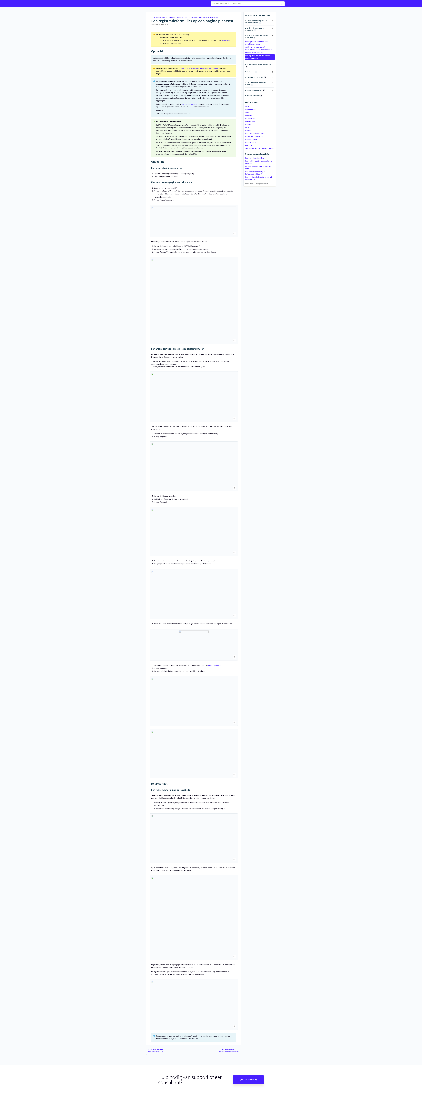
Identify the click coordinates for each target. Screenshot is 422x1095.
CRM (247, 112)
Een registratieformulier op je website (170, 790)
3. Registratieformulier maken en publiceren (203, 17)
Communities (250, 109)
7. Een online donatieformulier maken (255, 84)
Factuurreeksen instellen (254, 158)
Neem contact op (249, 1079)
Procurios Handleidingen (159, 17)
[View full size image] (193, 221)
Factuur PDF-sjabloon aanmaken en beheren (258, 162)
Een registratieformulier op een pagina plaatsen (192, 21)
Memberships (250, 142)
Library (248, 130)
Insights (248, 127)
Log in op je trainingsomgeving (167, 168)
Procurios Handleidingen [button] (146, 1)
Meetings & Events (252, 139)
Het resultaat (159, 784)
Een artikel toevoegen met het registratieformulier (177, 349)
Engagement (250, 121)
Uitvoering (157, 162)
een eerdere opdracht (190, 104)
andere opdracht (214, 665)
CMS (247, 106)
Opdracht (157, 51)
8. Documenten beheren (254, 90)
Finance (248, 124)
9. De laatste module (253, 95)
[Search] (282, 4)
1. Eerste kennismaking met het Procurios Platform (256, 22)
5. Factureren (250, 72)
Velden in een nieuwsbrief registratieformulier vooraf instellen (259, 48)
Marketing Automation (254, 136)
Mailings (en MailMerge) (254, 133)
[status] (193, 39)
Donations (249, 115)
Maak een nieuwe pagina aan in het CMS (171, 182)
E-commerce (250, 118)
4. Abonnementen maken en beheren (258, 65)
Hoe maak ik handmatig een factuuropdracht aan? (255, 172)
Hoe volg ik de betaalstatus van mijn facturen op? (259, 178)
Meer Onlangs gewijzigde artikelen (256, 184)
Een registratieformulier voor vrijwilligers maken (199, 68)
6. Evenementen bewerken (255, 77)
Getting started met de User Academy (259, 148)
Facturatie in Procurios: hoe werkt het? (258, 167)
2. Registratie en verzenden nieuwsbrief (254, 29)
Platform (248, 145)
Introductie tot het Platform (178, 17)
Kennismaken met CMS (254, 52)
